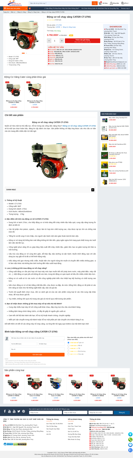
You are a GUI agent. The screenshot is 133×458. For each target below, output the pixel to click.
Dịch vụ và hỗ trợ (73, 431)
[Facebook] (4, 411)
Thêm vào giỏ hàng (82, 41)
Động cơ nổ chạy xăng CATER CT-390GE (98, 394)
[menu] (92, 189)
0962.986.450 (58, 53)
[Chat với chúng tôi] (130, 450)
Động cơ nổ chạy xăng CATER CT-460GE (13, 394)
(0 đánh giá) (58, 20)
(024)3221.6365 (75, 51)
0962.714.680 (66, 51)
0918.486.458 (57, 51)
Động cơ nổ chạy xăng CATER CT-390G (13, 101)
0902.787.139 (60, 49)
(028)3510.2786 (77, 49)
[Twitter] (18, 411)
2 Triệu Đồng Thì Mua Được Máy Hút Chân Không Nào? (53, 8)
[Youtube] (9, 411)
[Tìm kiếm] (95, 3)
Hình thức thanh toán (74, 426)
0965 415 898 (122, 68)
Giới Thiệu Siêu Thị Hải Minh (54, 423)
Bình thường (81, 351)
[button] (125, 3)
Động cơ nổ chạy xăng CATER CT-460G (77, 394)
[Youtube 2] (14, 411)
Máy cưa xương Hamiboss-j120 (118, 171)
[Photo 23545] (24, 35)
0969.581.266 (58, 59)
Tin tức (48, 431)
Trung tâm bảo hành (74, 437)
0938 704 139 (99, 445)
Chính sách (71, 429)
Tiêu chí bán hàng (51, 426)
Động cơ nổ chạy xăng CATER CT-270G (34, 101)
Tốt (79, 348)
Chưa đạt (80, 354)
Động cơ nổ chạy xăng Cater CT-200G (56, 394)
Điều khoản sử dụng (74, 439)
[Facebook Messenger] (130, 445)
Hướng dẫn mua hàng (74, 434)
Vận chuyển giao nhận (53, 429)
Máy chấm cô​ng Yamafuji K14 (118, 117)
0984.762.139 (58, 61)
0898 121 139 (121, 64)
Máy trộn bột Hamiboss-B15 (117, 144)
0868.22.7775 (59, 55)
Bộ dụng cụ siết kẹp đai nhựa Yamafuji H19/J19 (118, 153)
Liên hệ (48, 434)
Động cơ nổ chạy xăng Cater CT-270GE (34, 394)
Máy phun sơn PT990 (115, 162)
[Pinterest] (23, 411)
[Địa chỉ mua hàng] (130, 434)
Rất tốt (80, 345)
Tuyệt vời (81, 342)
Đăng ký (122, 412)
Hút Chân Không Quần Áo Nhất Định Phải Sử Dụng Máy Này (92, 8)
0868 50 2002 (121, 66)
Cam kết (70, 423)
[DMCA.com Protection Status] (19, 444)
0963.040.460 (59, 57)
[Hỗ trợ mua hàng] (130, 439)
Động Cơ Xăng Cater (69, 27)
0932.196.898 (68, 49)
